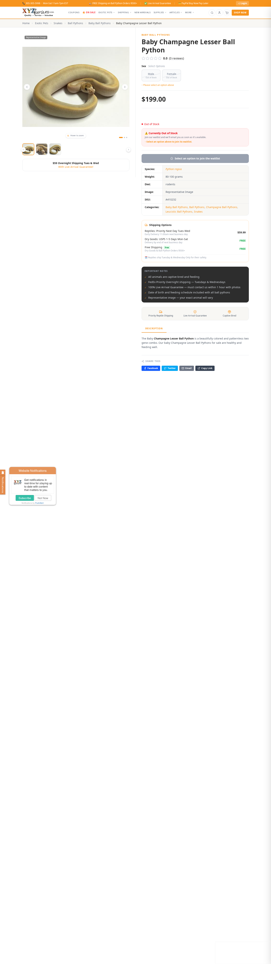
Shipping (123, 12)
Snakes (58, 23)
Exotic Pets (105, 12)
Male (151, 75)
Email (188, 368)
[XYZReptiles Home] (38, 13)
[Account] (219, 12)
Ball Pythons (75, 23)
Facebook (153, 368)
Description (154, 328)
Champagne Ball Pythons (221, 207)
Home (26, 23)
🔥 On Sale (89, 12)
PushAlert (39, 503)
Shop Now (240, 12)
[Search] (212, 12)
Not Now (43, 498)
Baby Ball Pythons (99, 23)
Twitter (172, 368)
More (188, 12)
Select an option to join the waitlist (197, 158)
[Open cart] (227, 12)
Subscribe (25, 498)
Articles (174, 12)
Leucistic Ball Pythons (179, 211)
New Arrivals (142, 12)
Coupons (74, 12)
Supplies (159, 12)
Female (171, 75)
